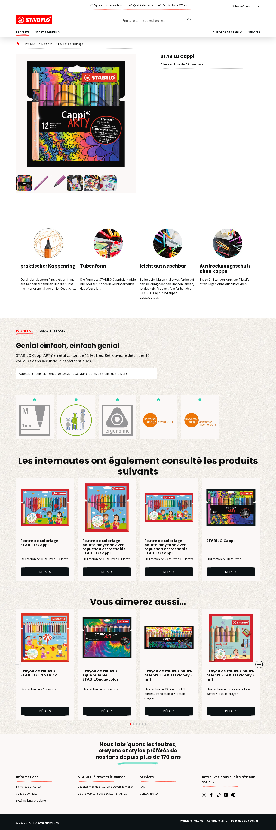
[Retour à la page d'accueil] (35, 19)
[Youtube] (226, 795)
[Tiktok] (218, 795)
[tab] (27, 330)
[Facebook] (211, 795)
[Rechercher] (190, 19)
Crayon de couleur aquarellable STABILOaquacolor (100, 675)
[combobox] (156, 21)
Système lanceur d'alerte (31, 800)
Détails (45, 572)
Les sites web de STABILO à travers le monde (106, 786)
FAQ (142, 786)
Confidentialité (217, 820)
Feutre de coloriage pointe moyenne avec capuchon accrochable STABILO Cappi (104, 547)
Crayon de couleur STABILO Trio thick (38, 673)
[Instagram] (204, 795)
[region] (76, 123)
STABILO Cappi (220, 541)
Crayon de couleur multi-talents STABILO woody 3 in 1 (168, 675)
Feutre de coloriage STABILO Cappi (39, 543)
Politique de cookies (245, 820)
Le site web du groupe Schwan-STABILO (102, 793)
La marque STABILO (28, 786)
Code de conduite (26, 793)
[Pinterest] (233, 795)
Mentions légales (191, 820)
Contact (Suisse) (150, 793)
